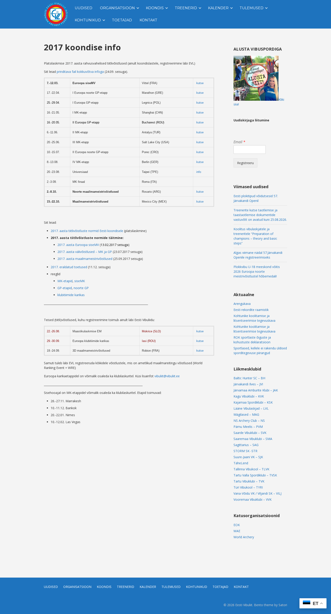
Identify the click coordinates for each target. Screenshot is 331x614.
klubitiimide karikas (71, 295)
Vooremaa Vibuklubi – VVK (253, 499)
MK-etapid (65, 281)
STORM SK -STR (245, 451)
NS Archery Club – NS (249, 420)
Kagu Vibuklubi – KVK (249, 396)
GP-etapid (64, 288)
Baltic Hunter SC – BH (249, 378)
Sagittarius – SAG (246, 445)
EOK (237, 525)
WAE (237, 531)
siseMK (79, 281)
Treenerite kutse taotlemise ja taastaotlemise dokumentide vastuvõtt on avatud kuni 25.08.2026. (260, 215)
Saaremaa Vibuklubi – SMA (253, 439)
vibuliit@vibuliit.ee (167, 376)
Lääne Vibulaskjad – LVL (251, 408)
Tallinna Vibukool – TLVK (251, 469)
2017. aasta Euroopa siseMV (78, 245)
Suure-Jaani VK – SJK (248, 457)
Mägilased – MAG (246, 414)
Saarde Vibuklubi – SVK (250, 433)
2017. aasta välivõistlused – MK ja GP (84, 252)
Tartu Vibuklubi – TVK (249, 481)
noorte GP (81, 288)
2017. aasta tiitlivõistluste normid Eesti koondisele (87, 231)
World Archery (244, 537)
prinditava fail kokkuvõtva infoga (81, 71)
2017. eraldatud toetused (69, 267)
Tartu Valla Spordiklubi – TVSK (255, 475)
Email (239, 142)
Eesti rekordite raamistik (251, 310)
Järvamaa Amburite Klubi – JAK (256, 390)
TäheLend (241, 463)
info (198, 172)
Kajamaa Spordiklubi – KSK (253, 402)
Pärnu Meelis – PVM (248, 426)
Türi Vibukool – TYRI (248, 487)
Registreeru (245, 163)
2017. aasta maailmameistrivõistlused (84, 259)
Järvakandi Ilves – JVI (248, 384)
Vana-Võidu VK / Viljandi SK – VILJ (257, 493)
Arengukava (242, 303)
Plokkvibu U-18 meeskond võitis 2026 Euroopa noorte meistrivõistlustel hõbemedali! (257, 271)
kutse (200, 83)
